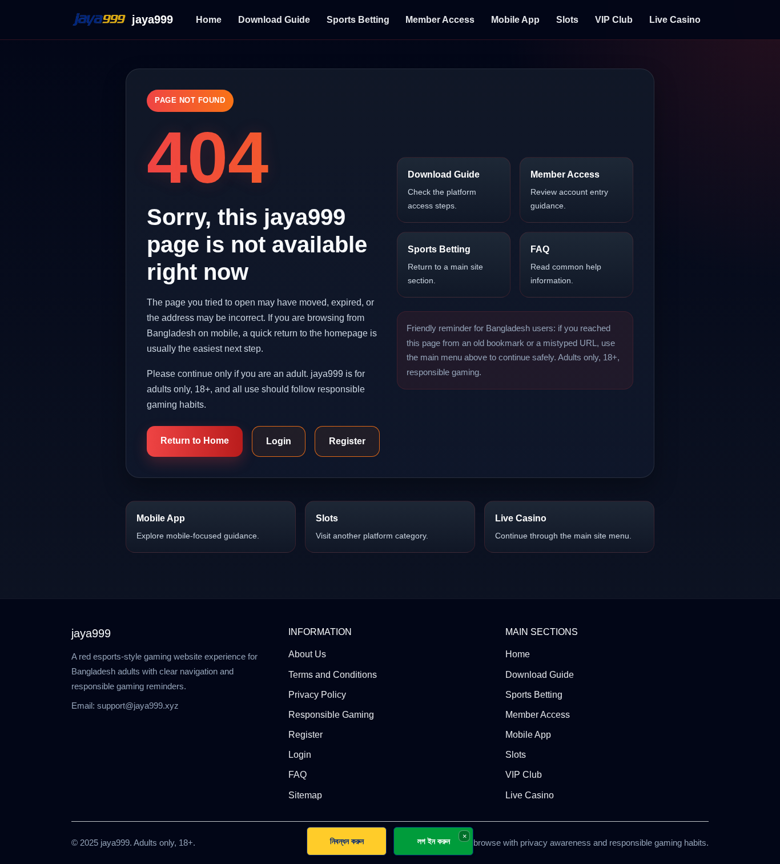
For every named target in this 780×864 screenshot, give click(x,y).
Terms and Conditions (332, 675)
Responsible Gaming (331, 715)
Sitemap (305, 795)
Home (209, 20)
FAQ (565, 264)
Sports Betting (358, 20)
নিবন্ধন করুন (347, 840)
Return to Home (194, 440)
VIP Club (614, 20)
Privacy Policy (317, 695)
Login (278, 441)
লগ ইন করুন (433, 840)
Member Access (440, 20)
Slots (567, 20)
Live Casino (675, 20)
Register (347, 441)
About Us (307, 654)
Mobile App (515, 20)
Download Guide (274, 20)
